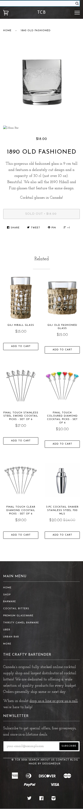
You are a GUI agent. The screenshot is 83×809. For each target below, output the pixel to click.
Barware (9, 602)
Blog (74, 760)
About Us (47, 760)
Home (7, 30)
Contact (62, 760)
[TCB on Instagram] (53, 799)
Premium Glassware (18, 616)
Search (34, 760)
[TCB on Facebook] (41, 799)
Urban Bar (11, 637)
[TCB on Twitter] (29, 799)
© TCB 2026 (19, 760)
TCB (41, 12)
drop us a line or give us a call (53, 701)
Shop (7, 595)
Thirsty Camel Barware (21, 623)
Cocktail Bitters (16, 609)
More (7, 644)
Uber (6, 630)
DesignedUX (51, 764)
